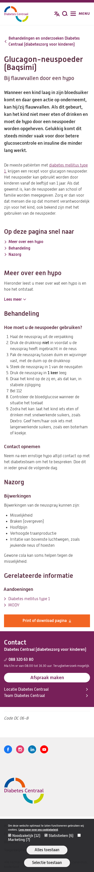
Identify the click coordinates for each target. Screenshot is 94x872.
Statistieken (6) (61, 835)
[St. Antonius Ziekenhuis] (16, 14)
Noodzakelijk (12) (26, 835)
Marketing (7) (19, 839)
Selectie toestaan (47, 862)
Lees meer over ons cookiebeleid (38, 829)
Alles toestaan (47, 849)
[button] (15, 299)
